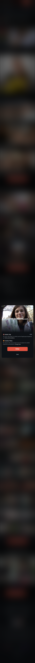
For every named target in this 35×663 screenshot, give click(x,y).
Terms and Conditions (9, 338)
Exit (17, 354)
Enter (17, 349)
